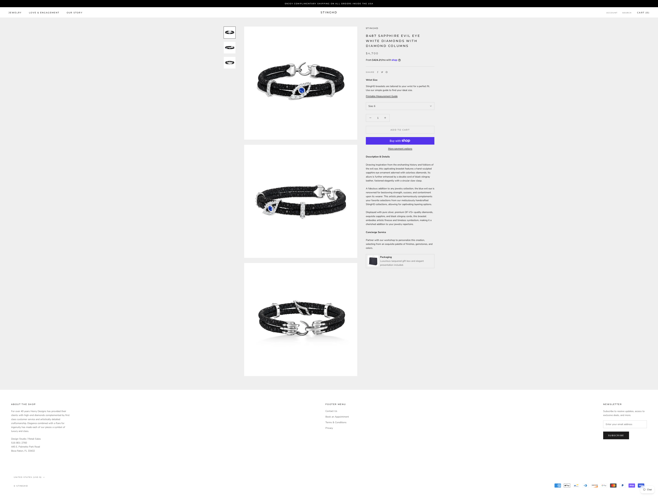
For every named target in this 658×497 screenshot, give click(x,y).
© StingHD (21, 486)
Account (612, 13)
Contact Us (331, 411)
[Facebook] (378, 72)
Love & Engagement (44, 12)
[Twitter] (382, 72)
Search (627, 13)
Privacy (329, 428)
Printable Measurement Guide (382, 96)
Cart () (643, 12)
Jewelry (15, 12)
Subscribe (616, 435)
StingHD (372, 28)
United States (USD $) (28, 477)
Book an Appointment (337, 416)
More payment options (400, 148)
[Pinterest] (387, 72)
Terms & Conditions (335, 422)
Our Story (75, 12)
